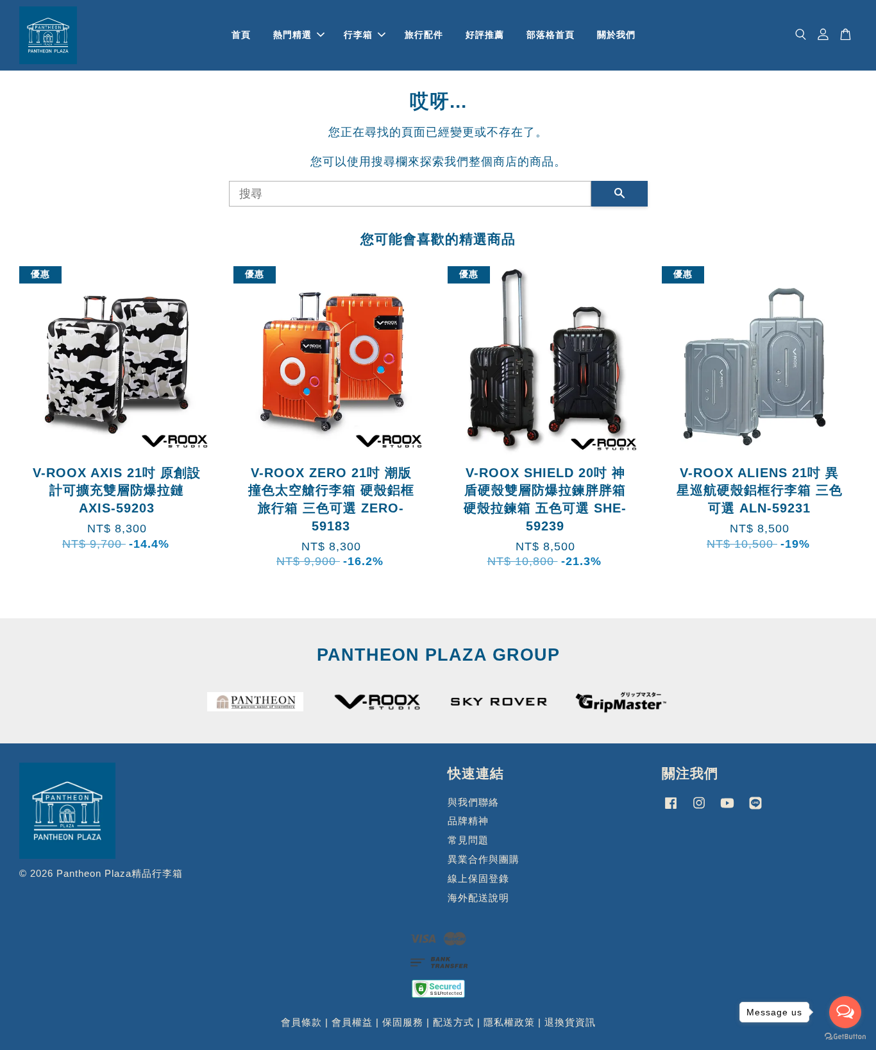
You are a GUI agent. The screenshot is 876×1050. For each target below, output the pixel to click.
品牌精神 (468, 820)
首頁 (241, 35)
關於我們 (616, 35)
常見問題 (468, 839)
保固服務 (402, 1022)
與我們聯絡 (473, 802)
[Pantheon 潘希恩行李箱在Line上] (755, 808)
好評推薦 (485, 35)
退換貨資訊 (570, 1022)
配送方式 (453, 1022)
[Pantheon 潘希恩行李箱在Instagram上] (699, 808)
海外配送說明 (478, 897)
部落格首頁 (550, 35)
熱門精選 (292, 35)
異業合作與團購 (483, 859)
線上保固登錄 (478, 878)
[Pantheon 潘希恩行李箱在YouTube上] (727, 808)
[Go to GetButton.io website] (845, 1037)
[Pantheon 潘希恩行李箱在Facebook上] (671, 808)
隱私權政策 (509, 1022)
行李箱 (358, 35)
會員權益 (352, 1022)
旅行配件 (424, 35)
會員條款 (301, 1022)
